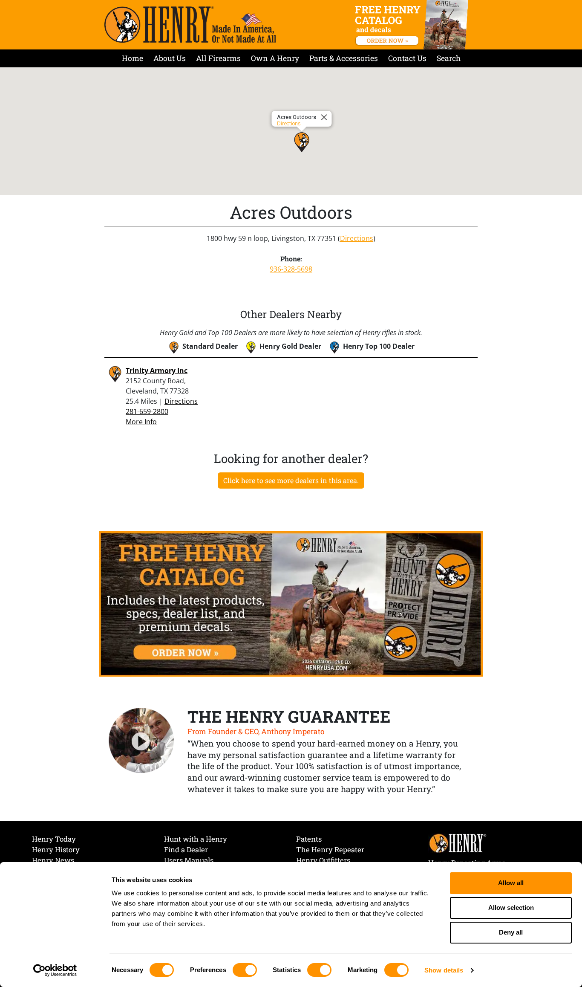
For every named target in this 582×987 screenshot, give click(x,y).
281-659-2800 (147, 411)
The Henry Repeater (330, 849)
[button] (301, 142)
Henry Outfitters (323, 860)
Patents (309, 839)
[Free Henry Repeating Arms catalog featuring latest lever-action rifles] (413, 24)
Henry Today (54, 839)
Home (132, 58)
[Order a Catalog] (291, 603)
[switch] (245, 970)
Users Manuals (188, 860)
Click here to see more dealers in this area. (291, 480)
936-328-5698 (291, 269)
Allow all (511, 882)
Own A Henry (275, 58)
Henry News (53, 860)
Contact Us (407, 58)
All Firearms (218, 58)
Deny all (511, 932)
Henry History (56, 849)
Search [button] (449, 58)
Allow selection (511, 907)
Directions (289, 123)
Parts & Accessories (343, 58)
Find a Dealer (186, 849)
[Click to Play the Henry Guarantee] (141, 741)
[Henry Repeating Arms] (190, 24)
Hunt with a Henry (195, 839)
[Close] (325, 117)
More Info (141, 421)
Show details (443, 970)
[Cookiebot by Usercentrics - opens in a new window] (55, 970)
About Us (169, 58)
